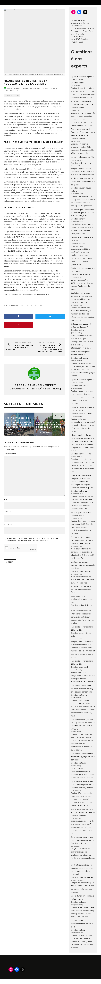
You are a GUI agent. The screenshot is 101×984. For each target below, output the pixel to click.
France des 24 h (38, 305)
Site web (8, 524)
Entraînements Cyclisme (84, 28)
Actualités (75, 39)
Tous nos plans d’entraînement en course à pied (82, 924)
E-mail (7, 512)
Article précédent (23, 342)
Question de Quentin (79, 815)
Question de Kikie (78, 930)
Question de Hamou (79, 491)
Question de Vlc (77, 516)
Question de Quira (78, 330)
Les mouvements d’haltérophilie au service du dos (82, 599)
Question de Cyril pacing (81, 454)
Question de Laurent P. (80, 302)
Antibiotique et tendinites (81, 513)
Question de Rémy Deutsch (82, 788)
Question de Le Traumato (81, 543)
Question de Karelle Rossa (81, 605)
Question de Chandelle (80, 386)
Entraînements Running (80, 23)
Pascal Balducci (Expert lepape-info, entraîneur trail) (32, 88)
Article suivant (47, 342)
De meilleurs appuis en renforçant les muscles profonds (50, 348)
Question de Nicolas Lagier (82, 163)
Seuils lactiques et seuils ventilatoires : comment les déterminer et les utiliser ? (82, 296)
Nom (6, 499)
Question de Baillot (78, 902)
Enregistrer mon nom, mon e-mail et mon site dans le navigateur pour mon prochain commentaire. (32, 539)
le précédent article (16, 114)
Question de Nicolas (79, 843)
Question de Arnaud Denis (81, 414)
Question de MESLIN (79, 138)
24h (6, 305)
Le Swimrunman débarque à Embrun (19, 347)
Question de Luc (77, 83)
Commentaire (10, 453)
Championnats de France (19, 305)
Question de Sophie (79, 695)
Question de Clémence (80, 274)
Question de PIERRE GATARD (82, 877)
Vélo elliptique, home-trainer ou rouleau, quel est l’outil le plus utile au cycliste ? (82, 213)
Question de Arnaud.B (79, 667)
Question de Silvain (78, 763)
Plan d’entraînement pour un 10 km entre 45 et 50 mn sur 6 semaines (83, 757)
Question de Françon (79, 358)
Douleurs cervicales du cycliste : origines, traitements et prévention (83, 565)
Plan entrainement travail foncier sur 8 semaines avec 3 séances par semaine (83, 132)
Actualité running (12, 95)
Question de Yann (78, 219)
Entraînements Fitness (79, 31)
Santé (81, 42)
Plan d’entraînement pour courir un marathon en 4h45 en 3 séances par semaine (82, 689)
